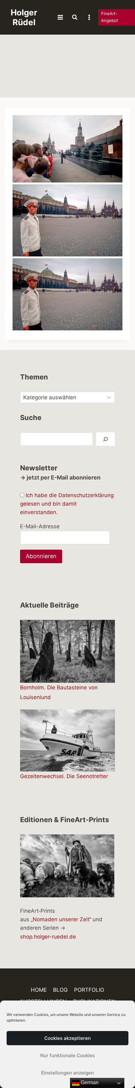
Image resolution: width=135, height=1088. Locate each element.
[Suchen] (105, 439)
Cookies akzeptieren (67, 1038)
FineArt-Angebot (109, 17)
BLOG (60, 990)
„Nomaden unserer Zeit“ (61, 919)
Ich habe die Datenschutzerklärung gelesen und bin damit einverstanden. (67, 503)
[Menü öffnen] (60, 17)
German (89, 1082)
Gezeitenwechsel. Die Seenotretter (64, 776)
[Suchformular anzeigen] (74, 17)
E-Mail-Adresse (40, 526)
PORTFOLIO (89, 990)
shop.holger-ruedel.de (48, 937)
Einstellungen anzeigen (67, 1073)
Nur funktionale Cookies (67, 1055)
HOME (39, 990)
